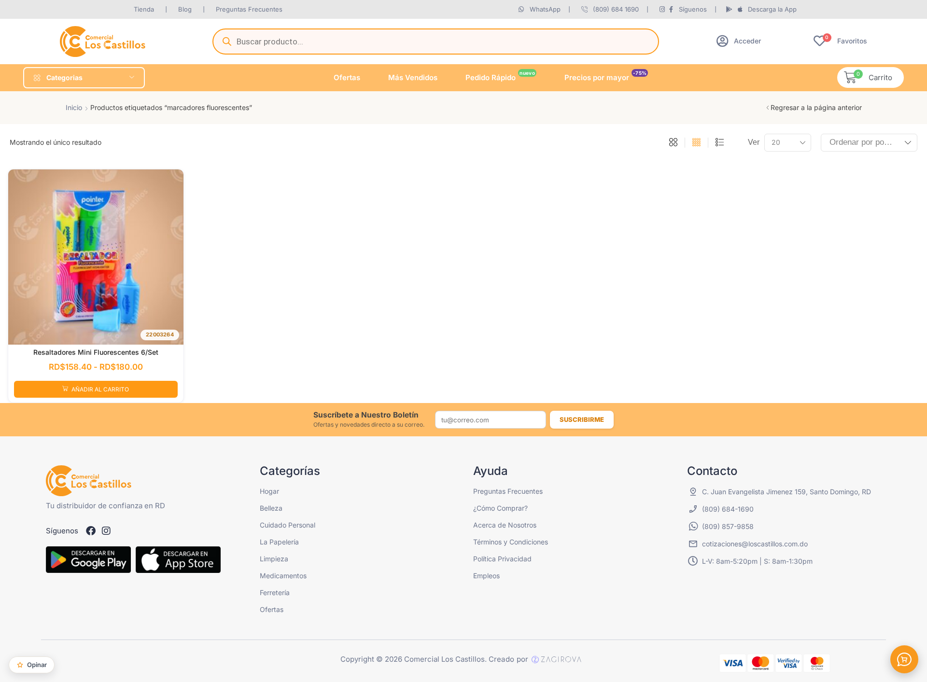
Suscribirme (582, 419)
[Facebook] (90, 531)
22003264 (160, 334)
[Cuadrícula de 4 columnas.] (696, 143)
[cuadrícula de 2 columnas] (673, 143)
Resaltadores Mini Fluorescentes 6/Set (95, 352)
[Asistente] (904, 659)
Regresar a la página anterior (816, 107)
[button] (738, 41)
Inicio (74, 107)
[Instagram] (106, 531)
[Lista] (720, 143)
